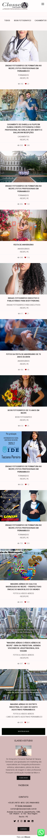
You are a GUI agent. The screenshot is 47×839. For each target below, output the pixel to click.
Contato (23, 829)
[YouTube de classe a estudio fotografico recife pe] (28, 821)
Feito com (23, 837)
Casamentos (41, 20)
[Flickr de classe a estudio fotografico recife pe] (25, 821)
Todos (7, 20)
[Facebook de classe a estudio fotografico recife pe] (18, 821)
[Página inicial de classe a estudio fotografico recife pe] (15, 6)
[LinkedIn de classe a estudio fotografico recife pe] (32, 821)
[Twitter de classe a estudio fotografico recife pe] (15, 821)
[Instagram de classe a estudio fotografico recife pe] (21, 821)
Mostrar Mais (23, 731)
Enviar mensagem (25, 806)
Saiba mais (23, 778)
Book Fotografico (22, 20)
